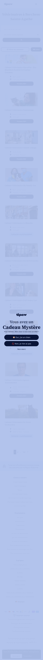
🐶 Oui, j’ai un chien (21, 337)
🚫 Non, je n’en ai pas (21, 343)
